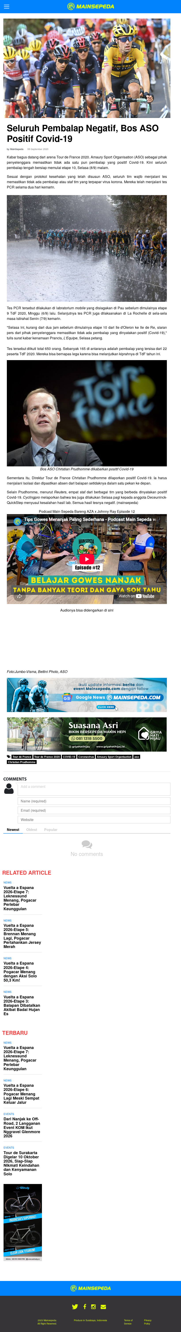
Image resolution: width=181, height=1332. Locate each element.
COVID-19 (69, 757)
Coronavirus (86, 757)
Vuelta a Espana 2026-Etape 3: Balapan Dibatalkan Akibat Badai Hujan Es (22, 1005)
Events (9, 1114)
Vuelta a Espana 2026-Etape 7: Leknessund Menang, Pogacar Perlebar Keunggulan (20, 898)
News (7, 882)
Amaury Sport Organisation (114, 757)
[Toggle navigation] (6, 6)
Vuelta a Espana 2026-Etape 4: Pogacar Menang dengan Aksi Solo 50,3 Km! (20, 971)
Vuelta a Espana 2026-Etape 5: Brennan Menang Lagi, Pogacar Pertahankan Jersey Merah (22, 935)
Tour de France (22, 757)
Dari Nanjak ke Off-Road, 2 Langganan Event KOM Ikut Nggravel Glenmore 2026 (22, 1127)
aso (136, 757)
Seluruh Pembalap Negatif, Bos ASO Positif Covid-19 (83, 132)
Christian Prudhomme (22, 762)
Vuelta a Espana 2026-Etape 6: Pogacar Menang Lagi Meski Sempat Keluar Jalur (21, 1093)
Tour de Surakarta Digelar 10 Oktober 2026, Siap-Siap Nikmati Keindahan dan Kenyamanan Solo (21, 1163)
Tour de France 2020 (47, 757)
